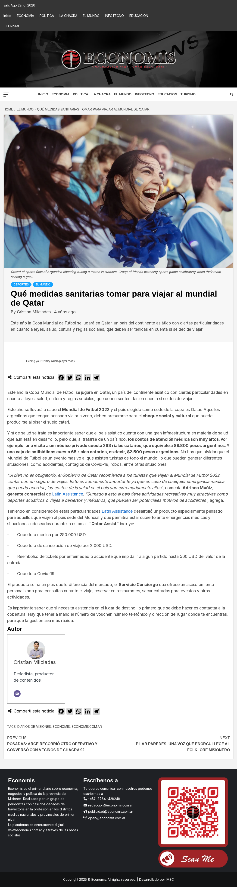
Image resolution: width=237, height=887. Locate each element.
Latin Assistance (67, 494)
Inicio (7, 16)
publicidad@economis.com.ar (110, 811)
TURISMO (13, 26)
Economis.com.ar (87, 726)
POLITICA (47, 16)
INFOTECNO (114, 16)
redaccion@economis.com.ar (110, 805)
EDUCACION (138, 16)
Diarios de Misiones (34, 726)
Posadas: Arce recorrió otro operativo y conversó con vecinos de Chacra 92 (52, 744)
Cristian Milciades (34, 311)
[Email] (17, 693)
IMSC (169, 879)
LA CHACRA (68, 16)
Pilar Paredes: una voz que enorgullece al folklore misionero (183, 744)
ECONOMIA (25, 16)
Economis (61, 726)
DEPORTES (21, 284)
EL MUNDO (91, 16)
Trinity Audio (50, 361)
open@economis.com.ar (106, 818)
